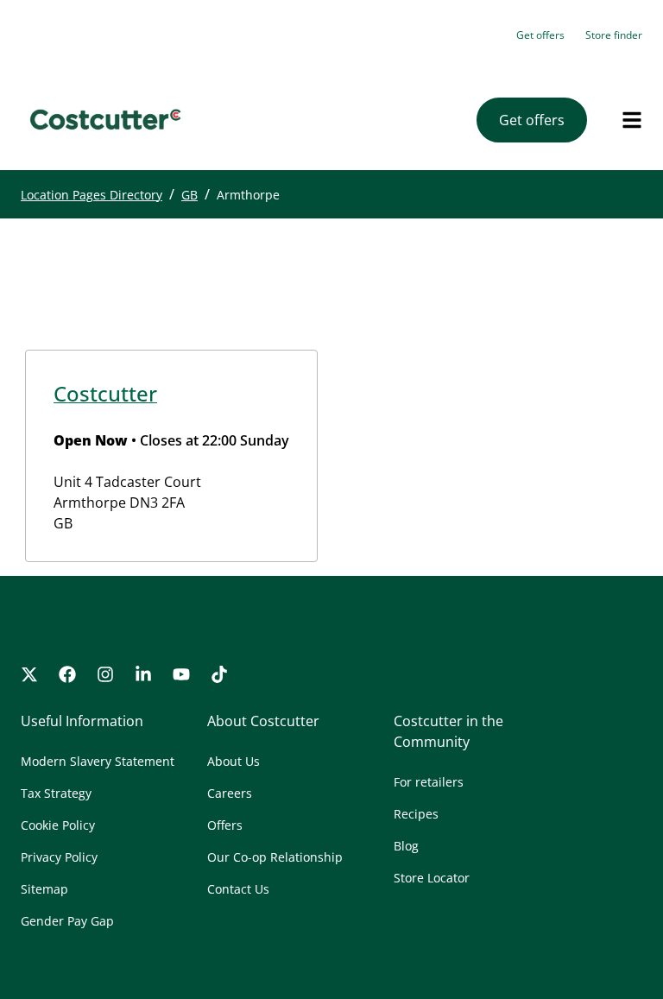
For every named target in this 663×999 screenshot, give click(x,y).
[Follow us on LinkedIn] (143, 674)
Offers (225, 825)
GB (189, 195)
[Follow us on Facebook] (67, 674)
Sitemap (44, 889)
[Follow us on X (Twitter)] (29, 674)
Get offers (540, 35)
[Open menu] (632, 120)
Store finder (613, 35)
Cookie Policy (58, 825)
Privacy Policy (59, 857)
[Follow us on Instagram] (105, 674)
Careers (229, 793)
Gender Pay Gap (67, 921)
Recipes (416, 814)
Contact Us (238, 889)
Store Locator (432, 877)
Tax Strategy (56, 793)
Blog (406, 846)
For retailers (429, 782)
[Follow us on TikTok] (219, 674)
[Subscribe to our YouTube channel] (181, 674)
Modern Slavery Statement (97, 761)
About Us (233, 761)
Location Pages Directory (91, 195)
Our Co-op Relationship (275, 857)
